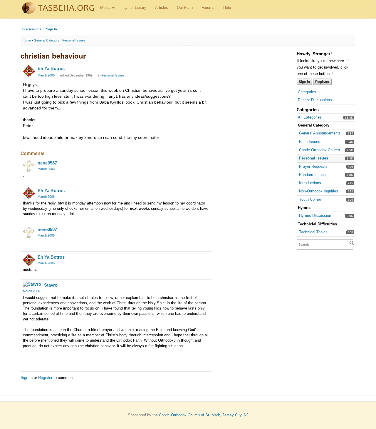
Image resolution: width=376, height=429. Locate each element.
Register (322, 82)
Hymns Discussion (315, 215)
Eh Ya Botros (51, 68)
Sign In (51, 29)
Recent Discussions (315, 100)
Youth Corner (310, 199)
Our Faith (185, 7)
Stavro (51, 284)
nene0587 (47, 162)
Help (227, 7)
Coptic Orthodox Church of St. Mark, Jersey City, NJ (204, 415)
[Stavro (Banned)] (32, 284)
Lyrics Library (134, 7)
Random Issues (312, 174)
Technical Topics (313, 232)
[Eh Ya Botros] (29, 71)
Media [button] (106, 7)
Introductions (310, 183)
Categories (307, 92)
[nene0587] (29, 166)
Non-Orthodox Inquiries (318, 191)
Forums (208, 7)
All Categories (310, 117)
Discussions (31, 29)
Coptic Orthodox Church (319, 150)
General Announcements (320, 133)
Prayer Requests (313, 166)
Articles (161, 7)
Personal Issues (313, 158)
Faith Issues (309, 141)
